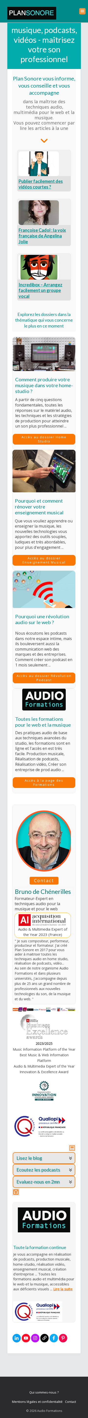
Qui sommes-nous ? (44, 1392)
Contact (70, 1401)
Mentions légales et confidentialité (37, 1401)
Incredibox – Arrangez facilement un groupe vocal (40, 290)
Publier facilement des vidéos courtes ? (41, 184)
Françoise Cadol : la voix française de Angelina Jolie (42, 235)
